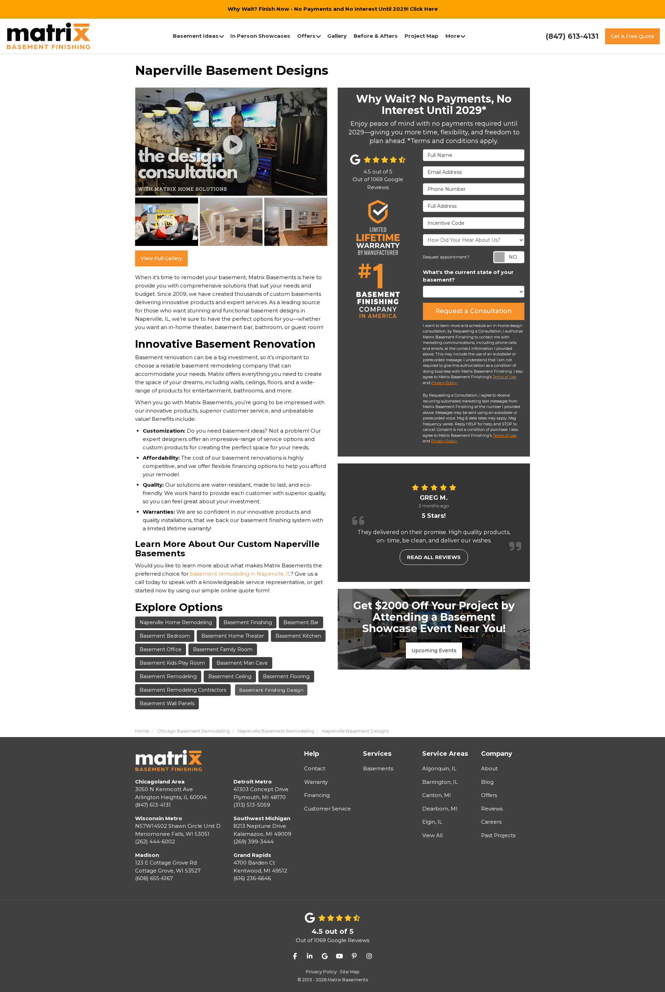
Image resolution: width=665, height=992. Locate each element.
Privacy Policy (444, 382)
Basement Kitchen (298, 636)
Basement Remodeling (168, 676)
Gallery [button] (337, 36)
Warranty (316, 782)
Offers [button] (306, 36)
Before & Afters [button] (376, 36)
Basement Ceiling (229, 676)
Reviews (492, 808)
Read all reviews (434, 557)
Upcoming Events (433, 650)
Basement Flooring (286, 676)
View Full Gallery (161, 258)
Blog (487, 782)
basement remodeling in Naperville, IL (240, 573)
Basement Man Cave (242, 663)
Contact (314, 768)
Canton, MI (436, 795)
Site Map (350, 971)
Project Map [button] (421, 36)
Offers (489, 795)
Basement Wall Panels (167, 703)
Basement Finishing (247, 622)
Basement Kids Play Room (172, 663)
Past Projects (498, 835)
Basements (378, 768)
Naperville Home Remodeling (176, 622)
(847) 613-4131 (171, 793)
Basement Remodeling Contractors (183, 690)
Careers (491, 821)
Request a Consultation (473, 311)
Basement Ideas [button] (196, 36)
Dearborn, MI (440, 808)
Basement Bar (301, 622)
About (489, 768)
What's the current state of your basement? (468, 276)
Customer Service (327, 808)
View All (432, 835)
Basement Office (160, 649)
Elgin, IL (432, 821)
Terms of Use (504, 376)
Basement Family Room (222, 649)
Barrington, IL (440, 782)
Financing (317, 795)
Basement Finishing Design (271, 690)
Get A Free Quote (632, 36)
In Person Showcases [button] (260, 36)
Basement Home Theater (232, 636)
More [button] (452, 36)
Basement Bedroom (165, 636)
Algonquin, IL (439, 768)
